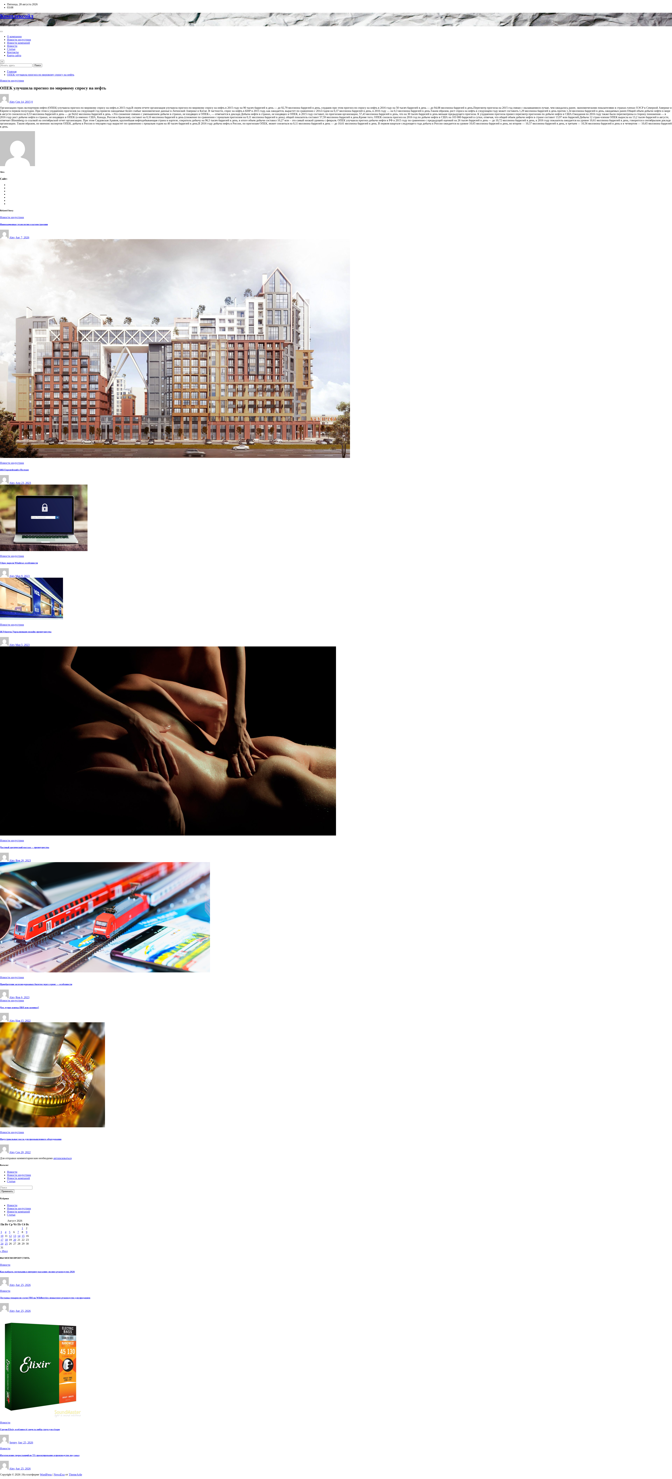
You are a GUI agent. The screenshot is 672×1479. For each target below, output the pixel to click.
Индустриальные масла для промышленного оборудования (30, 1139)
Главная (11, 71)
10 (2, 1235)
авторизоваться (62, 1158)
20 (14, 1239)
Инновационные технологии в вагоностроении (24, 224)
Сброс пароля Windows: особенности (19, 563)
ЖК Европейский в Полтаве (14, 469)
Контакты (13, 52)
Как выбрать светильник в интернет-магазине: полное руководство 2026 (37, 1271)
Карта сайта (14, 55)
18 (6, 1239)
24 (2, 1243)
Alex (12, 101)
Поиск (37, 65)
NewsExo (59, 1474)
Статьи (11, 49)
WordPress (46, 1474)
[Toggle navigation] (1, 31)
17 (2, 1239)
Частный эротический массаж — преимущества (24, 847)
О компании (14, 36)
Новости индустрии (19, 39)
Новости (12, 45)
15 (23, 1235)
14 (19, 1235)
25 (6, 1243)
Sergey (13, 1442)
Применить (7, 1191)
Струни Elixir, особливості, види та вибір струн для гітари (30, 1429)
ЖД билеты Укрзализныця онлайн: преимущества (25, 631)
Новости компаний (18, 42)
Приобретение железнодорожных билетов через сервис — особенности (36, 984)
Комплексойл (16, 16)
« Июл (4, 1251)
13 (14, 1235)
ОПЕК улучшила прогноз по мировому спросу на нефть (40, 74)
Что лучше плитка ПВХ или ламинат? (19, 1007)
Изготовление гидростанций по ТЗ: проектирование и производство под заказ (39, 1455)
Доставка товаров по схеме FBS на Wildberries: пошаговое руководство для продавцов (45, 1297)
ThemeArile (75, 1474)
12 (10, 1235)
